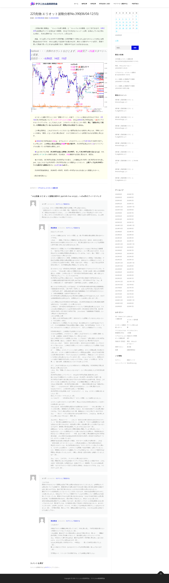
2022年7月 (130, 269)
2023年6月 (118, 253)
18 (120, 25)
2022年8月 (118, 269)
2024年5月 (130, 235)
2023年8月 (118, 250)
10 (116, 22)
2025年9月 (130, 210)
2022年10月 (119, 266)
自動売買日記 (131, 350)
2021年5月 (130, 291)
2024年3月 (130, 238)
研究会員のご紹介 (104, 3)
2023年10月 (119, 247)
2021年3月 (130, 294)
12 (123, 22)
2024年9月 (130, 228)
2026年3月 (130, 200)
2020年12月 (119, 300)
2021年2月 (118, 297)
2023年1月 (130, 260)
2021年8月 (118, 288)
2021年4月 (118, 294)
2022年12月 (119, 263)
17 (116, 25)
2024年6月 (118, 235)
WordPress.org (131, 363)
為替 (116, 350)
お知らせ (129, 316)
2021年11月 (130, 281)
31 (116, 31)
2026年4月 (118, 200)
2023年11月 (130, 244)
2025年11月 (130, 207)
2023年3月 (130, 256)
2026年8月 (118, 194)
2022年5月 (130, 272)
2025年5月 (130, 216)
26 (123, 28)
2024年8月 (118, 232)
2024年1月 (130, 241)
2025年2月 (118, 222)
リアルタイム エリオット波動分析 (48, 188)
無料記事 (84, 3)
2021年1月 (130, 297)
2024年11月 (130, 225)
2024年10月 (119, 228)
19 (123, 25)
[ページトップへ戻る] (160, 573)
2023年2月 (118, 260)
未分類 (129, 347)
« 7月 (116, 41)
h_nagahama (54, 18)
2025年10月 (119, 210)
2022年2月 (118, 278)
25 (120, 28)
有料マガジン (119, 347)
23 (136, 25)
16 (136, 22)
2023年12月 (119, 244)
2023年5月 (130, 253)
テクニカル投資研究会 (98, 578)
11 (120, 22)
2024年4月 (118, 238)
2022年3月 (130, 275)
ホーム (76, 3)
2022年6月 (118, 272)
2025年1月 (130, 222)
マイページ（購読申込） (121, 3)
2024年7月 (130, 232)
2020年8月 (118, 306)
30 (136, 28)
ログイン (48, 567)
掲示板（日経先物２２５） (123, 100)
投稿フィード (131, 360)
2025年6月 (118, 216)
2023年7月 (130, 250)
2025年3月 (130, 219)
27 (126, 28)
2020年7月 (130, 306)
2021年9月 (130, 285)
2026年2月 (118, 204)
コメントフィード (120, 363)
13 (126, 22)
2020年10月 (119, 303)
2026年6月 (118, 197)
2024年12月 (119, 225)
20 (126, 25)
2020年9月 (130, 303)
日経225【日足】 (120, 341)
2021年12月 (119, 281)
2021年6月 (118, 291)
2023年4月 (118, 256)
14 (130, 22)
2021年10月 (119, 285)
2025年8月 (118, 213)
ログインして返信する (63, 204)
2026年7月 (130, 194)
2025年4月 (118, 219)
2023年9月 (130, 247)
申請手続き (135, 3)
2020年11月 (130, 300)
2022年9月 (130, 266)
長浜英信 (54, 228)
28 (130, 28)
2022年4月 (118, 275)
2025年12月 (119, 207)
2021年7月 (130, 288)
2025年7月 (130, 213)
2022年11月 (130, 263)
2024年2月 (118, 241)
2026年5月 (130, 197)
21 (130, 25)
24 (116, 28)
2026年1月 (130, 204)
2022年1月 (130, 278)
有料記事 (93, 3)
